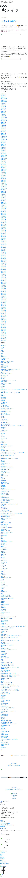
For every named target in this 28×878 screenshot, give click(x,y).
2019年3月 (3, 217)
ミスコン (3, 461)
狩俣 (2, 353)
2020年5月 (3, 196)
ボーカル (3, 460)
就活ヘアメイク (5, 742)
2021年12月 (4, 166)
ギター (2, 546)
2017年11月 (3, 243)
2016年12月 (4, 260)
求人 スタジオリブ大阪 (6, 682)
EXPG (2, 416)
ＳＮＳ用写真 (4, 526)
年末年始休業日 (4, 366)
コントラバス (4, 549)
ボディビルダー (4, 533)
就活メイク (3, 639)
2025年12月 (4, 98)
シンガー (3, 428)
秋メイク (11, 89)
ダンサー (3, 433)
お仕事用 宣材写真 (5, 501)
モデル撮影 (3, 656)
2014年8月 (3, 304)
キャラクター (4, 444)
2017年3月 (3, 255)
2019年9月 (3, 208)
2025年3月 (3, 112)
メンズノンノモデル (5, 472)
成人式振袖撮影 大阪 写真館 (8, 673)
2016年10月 (4, 263)
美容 (2, 646)
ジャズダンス (4, 432)
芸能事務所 (3, 486)
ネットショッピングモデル (7, 455)
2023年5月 (3, 147)
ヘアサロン (3, 607)
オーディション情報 (5, 424)
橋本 (2, 350)
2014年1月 (3, 315)
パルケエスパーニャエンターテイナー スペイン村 (12, 452)
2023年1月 (3, 153)
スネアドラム (4, 552)
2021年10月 (4, 169)
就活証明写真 (4, 737)
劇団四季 (3, 479)
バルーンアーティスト (6, 410)
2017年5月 (3, 252)
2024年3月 (3, 131)
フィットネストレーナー (6, 527)
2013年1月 (3, 334)
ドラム (2, 563)
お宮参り (3, 701)
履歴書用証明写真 (5, 744)
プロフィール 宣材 (5, 530)
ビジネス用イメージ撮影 (7, 512)
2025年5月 (3, 109)
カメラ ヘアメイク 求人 (8, 684)
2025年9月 (3, 103)
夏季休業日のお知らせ (6, 363)
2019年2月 (3, 219)
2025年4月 (3, 111)
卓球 (2, 537)
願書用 (2, 745)
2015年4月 (3, 291)
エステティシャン (5, 502)
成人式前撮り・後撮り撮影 (8, 665)
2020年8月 (3, 191)
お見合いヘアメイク (5, 612)
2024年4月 (3, 130)
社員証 (2, 521)
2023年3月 (3, 150)
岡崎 (2, 348)
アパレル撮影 (4, 405)
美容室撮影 (3, 695)
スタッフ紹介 (4, 381)
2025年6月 (3, 108)
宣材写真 (3, 540)
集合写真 (3, 606)
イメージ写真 (4, 413)
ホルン (2, 581)
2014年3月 (3, 312)
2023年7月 (3, 144)
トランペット (4, 560)
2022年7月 (3, 163)
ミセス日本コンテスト (6, 469)
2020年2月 (3, 200)
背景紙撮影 (3, 397)
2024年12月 (4, 117)
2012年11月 (3, 337)
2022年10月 (4, 158)
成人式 (2, 661)
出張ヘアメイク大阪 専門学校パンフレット (11, 635)
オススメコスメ (4, 620)
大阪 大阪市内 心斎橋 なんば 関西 (10, 392)
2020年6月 (3, 194)
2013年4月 (3, 329)
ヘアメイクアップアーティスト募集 (9, 689)
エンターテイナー (5, 421)
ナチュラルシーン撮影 (6, 383)
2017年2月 (3, 257)
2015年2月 (3, 294)
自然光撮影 (3, 399)
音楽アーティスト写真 (6, 411)
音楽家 (2, 603)
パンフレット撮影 (5, 510)
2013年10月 (4, 319)
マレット (3, 584)
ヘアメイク (3, 610)
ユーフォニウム (4, 585)
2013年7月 (3, 324)
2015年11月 (3, 280)
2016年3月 (3, 274)
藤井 (2, 355)
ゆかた (2, 615)
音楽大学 (3, 601)
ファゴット (3, 574)
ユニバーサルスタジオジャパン (8, 453)
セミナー (3, 505)
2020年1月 (3, 202)
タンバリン (3, 554)
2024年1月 (3, 134)
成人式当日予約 (4, 668)
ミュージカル (4, 471)
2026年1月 (3, 97)
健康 (2, 632)
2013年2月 (3, 332)
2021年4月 (3, 178)
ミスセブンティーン (5, 463)
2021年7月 (3, 174)
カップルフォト (4, 704)
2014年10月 (4, 301)
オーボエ (3, 543)
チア (2, 435)
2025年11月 (4, 100)
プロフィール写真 (5, 494)
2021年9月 (3, 170)
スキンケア (3, 623)
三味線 (2, 588)
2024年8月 (3, 123)
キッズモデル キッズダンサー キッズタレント (12, 425)
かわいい (6, 89)
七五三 (2, 712)
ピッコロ (3, 573)
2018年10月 (4, 225)
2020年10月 (4, 188)
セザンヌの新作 (8, 21)
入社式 (2, 388)
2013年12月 (4, 316)
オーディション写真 (5, 414)
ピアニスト (4, 570)
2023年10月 (4, 139)
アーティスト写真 (5, 406)
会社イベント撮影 (5, 657)
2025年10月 (4, 101)
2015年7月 (3, 287)
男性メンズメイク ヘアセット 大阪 (10, 640)
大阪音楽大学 (4, 592)
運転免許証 (3, 747)
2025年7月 (3, 106)
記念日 (2, 726)
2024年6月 (3, 127)
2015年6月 (3, 288)
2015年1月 (3, 296)
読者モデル (3, 488)
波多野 (2, 352)
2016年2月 (3, 276)
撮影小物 (3, 395)
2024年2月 (3, 133)
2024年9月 (3, 122)
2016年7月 (3, 268)
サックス (3, 551)
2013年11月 (3, 318)
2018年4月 (3, 235)
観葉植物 (3, 400)
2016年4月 (3, 272)
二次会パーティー (5, 631)
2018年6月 (3, 232)
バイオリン (3, 565)
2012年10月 (4, 338)
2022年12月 (4, 155)
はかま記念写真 (4, 703)
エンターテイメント (5, 422)
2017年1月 (3, 258)
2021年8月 (3, 172)
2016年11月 (3, 261)
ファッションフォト (5, 491)
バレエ (3, 457)
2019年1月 (3, 221)
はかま (2, 613)
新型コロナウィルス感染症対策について (10, 369)
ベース (2, 579)
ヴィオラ (3, 587)
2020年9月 (3, 189)
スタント (3, 447)
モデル (2, 474)
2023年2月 (3, 152)
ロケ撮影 (3, 384)
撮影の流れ (3, 367)
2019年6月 (3, 213)
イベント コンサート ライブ (8, 617)
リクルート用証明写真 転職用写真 (10, 739)
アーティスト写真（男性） (7, 408)
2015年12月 (4, 279)
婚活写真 (3, 403)
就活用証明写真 (4, 736)
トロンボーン (4, 562)
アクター (3, 441)
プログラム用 (4, 529)
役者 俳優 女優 (5, 483)
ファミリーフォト (5, 706)
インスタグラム (19, 83)
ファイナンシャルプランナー (8, 515)
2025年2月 (3, 114)
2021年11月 (3, 167)
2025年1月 (3, 116)
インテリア (3, 377)
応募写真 (3, 485)
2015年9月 (3, 283)
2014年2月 (3, 313)
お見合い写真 (4, 402)
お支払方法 (3, 359)
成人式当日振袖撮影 (5, 670)
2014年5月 (3, 308)
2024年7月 (3, 125)
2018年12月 (4, 222)
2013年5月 (3, 327)
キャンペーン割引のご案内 (7, 361)
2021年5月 (3, 177)
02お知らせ (3, 356)
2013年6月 (3, 326)
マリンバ (3, 582)
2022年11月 (4, 156)
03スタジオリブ (10, 83)
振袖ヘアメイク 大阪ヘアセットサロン (10, 675)
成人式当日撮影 (5, 672)
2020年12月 (4, 185)
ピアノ (2, 571)
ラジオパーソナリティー (6, 518)
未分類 (14, 88)
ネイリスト (3, 507)
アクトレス (3, 443)
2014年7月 (3, 305)
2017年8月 (3, 247)
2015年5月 (3, 290)
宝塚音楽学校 (4, 482)
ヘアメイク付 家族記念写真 (8, 708)
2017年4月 (3, 254)
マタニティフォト (5, 709)
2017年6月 (3, 250)
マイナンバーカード (5, 731)
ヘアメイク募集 (4, 692)
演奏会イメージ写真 (5, 595)
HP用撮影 (3, 496)
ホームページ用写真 (5, 516)
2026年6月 (3, 94)
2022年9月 (3, 159)
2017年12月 (4, 241)
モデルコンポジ (4, 475)
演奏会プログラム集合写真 (7, 598)
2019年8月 (3, 210)
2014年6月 (3, 307)
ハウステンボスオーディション (8, 490)
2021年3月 (3, 180)
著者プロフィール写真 (6, 523)
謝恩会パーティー (5, 648)
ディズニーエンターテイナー (8, 450)
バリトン (3, 566)
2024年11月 (4, 119)
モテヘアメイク (4, 629)
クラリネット (4, 548)
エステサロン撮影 (5, 497)
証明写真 (3, 728)
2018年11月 (3, 224)
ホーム (2, 801)
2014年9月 (3, 302)
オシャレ (3, 378)
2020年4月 (3, 197)
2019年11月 (3, 205)
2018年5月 (3, 233)
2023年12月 (4, 136)
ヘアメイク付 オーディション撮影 (10, 458)
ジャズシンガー (5, 430)
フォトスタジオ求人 (5, 687)
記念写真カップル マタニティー (9, 723)
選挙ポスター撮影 (5, 604)
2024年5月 (3, 128)
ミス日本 (3, 464)
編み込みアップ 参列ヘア (7, 645)
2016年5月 (3, 271)
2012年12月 (4, 335)
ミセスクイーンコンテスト (7, 468)
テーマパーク (4, 438)
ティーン (3, 436)
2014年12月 (4, 297)
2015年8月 (3, 285)
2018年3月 (3, 236)
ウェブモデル (4, 419)
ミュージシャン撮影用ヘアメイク (9, 650)
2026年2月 (3, 95)
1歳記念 (3, 698)
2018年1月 (3, 239)
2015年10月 (4, 282)
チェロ (2, 555)
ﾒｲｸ (15, 89)
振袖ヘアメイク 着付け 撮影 (9, 676)
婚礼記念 (3, 717)
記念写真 (3, 697)
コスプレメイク (4, 621)
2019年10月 (4, 207)
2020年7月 (3, 192)
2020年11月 (4, 186)
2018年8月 (3, 228)
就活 (2, 741)
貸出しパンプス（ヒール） (7, 370)
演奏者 (3, 599)
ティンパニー (4, 559)
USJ (2, 439)
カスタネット (4, 544)
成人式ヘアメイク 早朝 (6, 662)
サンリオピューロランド (6, 446)
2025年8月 (3, 105)
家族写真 (3, 719)
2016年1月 (3, 277)
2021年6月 (3, 175)
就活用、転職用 (4, 734)
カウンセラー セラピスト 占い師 (9, 504)
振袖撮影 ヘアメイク (6, 678)
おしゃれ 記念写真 (5, 700)
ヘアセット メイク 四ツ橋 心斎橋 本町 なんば (13, 626)
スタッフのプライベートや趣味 (8, 380)
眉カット (3, 642)
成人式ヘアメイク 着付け (8, 664)
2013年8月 (3, 323)
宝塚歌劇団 (3, 480)
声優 (2, 538)
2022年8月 (3, 161)
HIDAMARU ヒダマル (6, 373)
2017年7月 (3, 249)
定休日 (2, 364)
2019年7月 (3, 211)
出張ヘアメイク (4, 634)
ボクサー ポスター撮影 (6, 532)
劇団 (2, 477)
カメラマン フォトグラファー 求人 (10, 686)
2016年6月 (3, 269)
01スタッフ (3, 345)
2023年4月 (3, 148)
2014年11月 (3, 299)
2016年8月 (3, 266)
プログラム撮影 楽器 (6, 577)
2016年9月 (3, 265)
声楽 (2, 590)
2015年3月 (3, 293)
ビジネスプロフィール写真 (7, 499)
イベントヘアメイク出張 (7, 618)
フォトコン (3, 609)
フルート (3, 576)
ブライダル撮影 (4, 493)
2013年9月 (3, 321)
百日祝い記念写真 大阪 (7, 722)
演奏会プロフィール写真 (6, 541)
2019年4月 (3, 216)
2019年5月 (3, 214)
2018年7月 (3, 230)
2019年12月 (4, 203)
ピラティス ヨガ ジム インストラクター (11, 513)
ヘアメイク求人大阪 (5, 693)
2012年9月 (3, 340)
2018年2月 (3, 238)
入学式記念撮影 (5, 714)
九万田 (2, 347)
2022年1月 (3, 164)
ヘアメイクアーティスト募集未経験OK (10, 690)
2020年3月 (3, 199)
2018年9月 (3, 227)
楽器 (2, 593)
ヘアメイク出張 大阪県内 (7, 628)
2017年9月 (3, 246)
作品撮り (3, 386)
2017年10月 (4, 244)
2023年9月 (3, 141)
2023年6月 (3, 145)
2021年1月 (3, 183)
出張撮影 (3, 651)
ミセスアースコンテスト (6, 466)
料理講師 (3, 519)
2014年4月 (3, 310)
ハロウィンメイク (5, 624)
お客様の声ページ (5, 358)
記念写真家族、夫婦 (5, 725)
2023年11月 (4, 137)
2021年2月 (3, 181)
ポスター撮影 (4, 535)
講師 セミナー (4, 524)
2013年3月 (3, 330)
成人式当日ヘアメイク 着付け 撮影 (10, 667)
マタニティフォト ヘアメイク (8, 711)
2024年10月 (4, 120)
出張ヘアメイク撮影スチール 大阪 (9, 637)
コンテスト (3, 427)
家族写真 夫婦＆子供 (6, 720)
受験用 (2, 733)
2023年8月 (3, 142)
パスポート (3, 730)
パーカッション (4, 568)
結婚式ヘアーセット (5, 643)
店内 (2, 394)
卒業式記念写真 (4, 715)
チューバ (3, 557)
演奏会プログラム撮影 (6, 596)
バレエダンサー (5, 508)
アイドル (3, 417)
